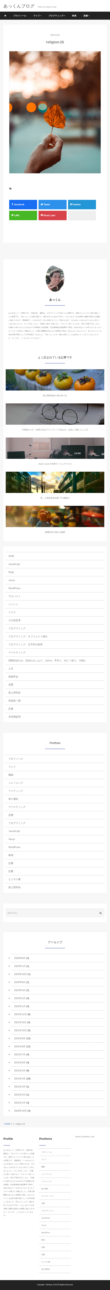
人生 (10, 668)
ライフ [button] (37, 15)
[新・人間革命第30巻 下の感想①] (55, 482)
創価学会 (13, 676)
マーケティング (16, 652)
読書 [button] (86, 15)
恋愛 (10, 684)
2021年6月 (19, 1062)
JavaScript (14, 564)
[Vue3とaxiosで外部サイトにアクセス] (55, 448)
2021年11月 (20, 1022)
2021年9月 (19, 1038)
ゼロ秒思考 (14, 620)
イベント (13, 604)
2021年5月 (19, 1070)
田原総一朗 (14, 700)
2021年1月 (19, 1102)
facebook (19, 204)
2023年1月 (19, 966)
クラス (12, 612)
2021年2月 (19, 1094)
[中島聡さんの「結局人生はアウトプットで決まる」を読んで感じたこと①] (55, 414)
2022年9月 (19, 982)
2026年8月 (19, 958)
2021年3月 (19, 1086)
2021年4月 (19, 1078)
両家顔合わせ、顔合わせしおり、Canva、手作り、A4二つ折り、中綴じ (47, 660)
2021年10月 (20, 1030)
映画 (74, 15)
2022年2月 (19, 998)
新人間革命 (14, 692)
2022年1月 (19, 1006)
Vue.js (11, 839)
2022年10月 (20, 974)
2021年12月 (20, 1014)
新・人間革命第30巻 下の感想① (55, 498)
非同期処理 (14, 716)
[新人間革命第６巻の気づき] (55, 380)
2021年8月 (19, 1046)
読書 (10, 708)
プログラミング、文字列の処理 (25, 644)
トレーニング (15, 783)
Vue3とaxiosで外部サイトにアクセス (55, 464)
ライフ (12, 767)
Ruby (11, 572)
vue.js (11, 580)
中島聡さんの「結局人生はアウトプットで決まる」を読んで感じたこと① (55, 430)
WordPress (14, 588)
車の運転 (13, 799)
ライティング (15, 791)
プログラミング (16, 628)
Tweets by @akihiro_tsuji (84, 1137)
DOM (11, 556)
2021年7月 (19, 1054)
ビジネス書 (14, 879)
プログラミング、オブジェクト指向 (27, 636)
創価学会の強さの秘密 (55, 532)
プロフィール (19, 15)
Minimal (49, 1285)
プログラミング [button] (56, 15)
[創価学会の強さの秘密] (55, 516)
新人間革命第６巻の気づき (55, 395)
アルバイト (14, 596)
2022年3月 (19, 990)
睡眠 (10, 775)
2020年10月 (20, 1110)
